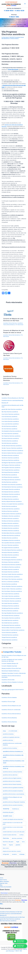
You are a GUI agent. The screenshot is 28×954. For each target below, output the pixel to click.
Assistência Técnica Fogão (8, 701)
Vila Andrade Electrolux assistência (10, 615)
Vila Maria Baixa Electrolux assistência (11, 533)
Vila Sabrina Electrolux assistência (10, 455)
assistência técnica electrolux (10, 775)
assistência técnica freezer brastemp (12, 784)
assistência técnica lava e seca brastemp (13, 794)
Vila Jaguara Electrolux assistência (10, 547)
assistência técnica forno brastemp (12, 781)
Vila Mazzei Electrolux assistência (10, 518)
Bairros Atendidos (4, 881)
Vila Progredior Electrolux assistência (11, 467)
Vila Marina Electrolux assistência (10, 523)
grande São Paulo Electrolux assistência (12, 409)
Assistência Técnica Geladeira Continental (12, 682)
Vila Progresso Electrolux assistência (11, 465)
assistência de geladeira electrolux (11, 737)
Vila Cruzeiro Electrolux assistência (10, 593)
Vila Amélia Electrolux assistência (10, 620)
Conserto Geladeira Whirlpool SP (10, 663)
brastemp (6, 808)
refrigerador (6, 854)
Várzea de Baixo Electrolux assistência (11, 627)
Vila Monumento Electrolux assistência (11, 513)
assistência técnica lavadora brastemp (13, 791)
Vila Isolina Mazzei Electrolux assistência (12, 550)
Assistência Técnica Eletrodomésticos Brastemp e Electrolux (13, 378)
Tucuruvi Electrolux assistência (9, 632)
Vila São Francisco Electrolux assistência (12, 448)
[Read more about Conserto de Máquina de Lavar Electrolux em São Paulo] (8, 311)
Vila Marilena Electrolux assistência (10, 525)
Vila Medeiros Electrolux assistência (11, 516)
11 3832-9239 (19, 10)
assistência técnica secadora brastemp (13, 805)
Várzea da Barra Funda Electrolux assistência (13, 630)
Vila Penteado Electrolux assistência (11, 489)
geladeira (18, 844)
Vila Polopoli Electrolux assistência (10, 472)
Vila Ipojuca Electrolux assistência (10, 552)
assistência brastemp (8, 734)
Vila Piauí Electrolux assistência (9, 482)
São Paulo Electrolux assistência (10, 411)
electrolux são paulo (8, 841)
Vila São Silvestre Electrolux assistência (11, 445)
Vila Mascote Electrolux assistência (10, 521)
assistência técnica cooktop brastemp (12, 771)
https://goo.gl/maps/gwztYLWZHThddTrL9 (13, 689)
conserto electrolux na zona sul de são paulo (13, 831)
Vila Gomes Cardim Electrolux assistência (12, 574)
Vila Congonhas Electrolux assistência (11, 598)
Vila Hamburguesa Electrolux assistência (12, 559)
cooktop (21, 834)
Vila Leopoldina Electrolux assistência (11, 542)
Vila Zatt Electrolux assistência (9, 426)
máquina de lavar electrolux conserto (12, 851)
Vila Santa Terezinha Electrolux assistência (12, 450)
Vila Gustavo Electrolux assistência (10, 562)
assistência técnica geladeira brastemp (13, 787)
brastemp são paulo (8, 812)
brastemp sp (15, 808)
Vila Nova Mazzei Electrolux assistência (12, 501)
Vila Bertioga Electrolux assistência (10, 608)
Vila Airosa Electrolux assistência (10, 610)
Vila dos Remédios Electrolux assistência (12, 586)
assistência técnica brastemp (10, 748)
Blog (1, 885)
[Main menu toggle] (25, 3)
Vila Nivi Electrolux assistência (9, 506)
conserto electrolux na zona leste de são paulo (12, 823)
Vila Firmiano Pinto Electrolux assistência (12, 579)
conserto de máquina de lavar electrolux (13, 819)
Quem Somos (3, 879)
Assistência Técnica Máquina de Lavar (11, 705)
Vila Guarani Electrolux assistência (10, 572)
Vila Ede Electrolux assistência (9, 584)
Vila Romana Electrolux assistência (10, 460)
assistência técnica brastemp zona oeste (13, 761)
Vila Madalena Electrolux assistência (11, 540)
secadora (14, 854)
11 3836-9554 (8, 10)
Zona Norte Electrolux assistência (10, 419)
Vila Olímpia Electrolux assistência (10, 499)
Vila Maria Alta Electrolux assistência (11, 535)
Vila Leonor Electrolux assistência (10, 545)
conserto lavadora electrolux (10, 834)
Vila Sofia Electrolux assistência (9, 443)
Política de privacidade (5, 886)
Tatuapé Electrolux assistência (9, 637)
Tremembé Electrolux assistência (10, 635)
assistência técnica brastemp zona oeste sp (13, 767)
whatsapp (21, 854)
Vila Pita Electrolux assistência (9, 474)
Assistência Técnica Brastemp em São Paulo (13, 398)
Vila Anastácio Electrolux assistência (11, 618)
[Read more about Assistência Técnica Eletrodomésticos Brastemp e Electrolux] (8, 368)
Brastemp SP (5, 402)
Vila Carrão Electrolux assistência (10, 603)
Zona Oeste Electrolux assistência (10, 421)
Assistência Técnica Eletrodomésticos (11, 335)
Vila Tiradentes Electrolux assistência (11, 436)
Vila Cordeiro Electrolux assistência (10, 596)
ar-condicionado (13, 731)
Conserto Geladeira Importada (9, 666)
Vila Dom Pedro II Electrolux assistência (12, 589)
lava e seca (6, 848)
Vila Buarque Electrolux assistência (10, 606)
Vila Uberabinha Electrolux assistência (11, 431)
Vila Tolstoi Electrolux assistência (10, 433)
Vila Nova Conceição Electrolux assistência (12, 504)
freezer (4, 844)
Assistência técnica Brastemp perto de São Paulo (12, 917)
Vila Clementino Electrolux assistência (11, 601)
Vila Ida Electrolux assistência (9, 557)
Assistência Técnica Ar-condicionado (11, 709)
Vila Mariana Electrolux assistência (10, 530)
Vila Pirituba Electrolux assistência (10, 477)
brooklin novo (7, 816)
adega (4, 731)
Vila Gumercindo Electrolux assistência (11, 564)
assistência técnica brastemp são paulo (13, 756)
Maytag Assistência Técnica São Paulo (11, 668)
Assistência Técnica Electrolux (10, 323)
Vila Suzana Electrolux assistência (10, 438)
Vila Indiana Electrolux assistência (10, 555)
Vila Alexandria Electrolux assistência (11, 625)
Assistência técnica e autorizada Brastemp (12, 400)
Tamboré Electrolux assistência (9, 640)
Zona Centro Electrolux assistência (10, 414)
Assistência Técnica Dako (8, 679)
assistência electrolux (8, 740)
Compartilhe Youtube (12, 652)
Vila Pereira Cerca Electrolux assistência (12, 484)
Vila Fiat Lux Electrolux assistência (10, 581)
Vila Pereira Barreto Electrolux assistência (12, 487)
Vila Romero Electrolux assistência (10, 457)
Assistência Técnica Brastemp (9, 717)
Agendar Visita (3, 883)
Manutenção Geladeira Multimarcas (10, 671)
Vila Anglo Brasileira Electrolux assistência (12, 613)
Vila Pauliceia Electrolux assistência (10, 491)
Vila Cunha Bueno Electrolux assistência (12, 591)
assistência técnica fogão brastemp (12, 778)
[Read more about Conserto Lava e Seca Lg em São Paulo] (8, 345)
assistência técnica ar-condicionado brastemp (12, 744)
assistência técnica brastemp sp (13, 751)
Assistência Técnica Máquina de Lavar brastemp (12, 798)
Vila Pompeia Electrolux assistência (10, 470)
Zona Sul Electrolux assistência (9, 416)
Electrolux (6, 838)
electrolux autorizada (17, 838)
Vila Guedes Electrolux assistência (10, 569)
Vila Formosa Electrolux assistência (10, 576)
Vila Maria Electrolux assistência (10, 538)
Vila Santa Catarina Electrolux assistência (12, 453)
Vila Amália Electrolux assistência (10, 623)
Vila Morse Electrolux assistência (10, 511)
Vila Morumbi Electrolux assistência (10, 508)
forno (23, 841)
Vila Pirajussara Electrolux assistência (11, 479)
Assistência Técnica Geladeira (9, 697)
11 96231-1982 (14, 17)
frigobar (11, 844)
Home (1, 878)
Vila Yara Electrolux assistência (9, 428)
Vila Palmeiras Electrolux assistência (11, 494)
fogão (17, 841)
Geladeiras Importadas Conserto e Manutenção (14, 673)
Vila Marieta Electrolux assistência (10, 528)
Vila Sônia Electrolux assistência (10, 441)
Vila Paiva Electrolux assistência (10, 496)
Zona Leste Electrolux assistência (10, 424)
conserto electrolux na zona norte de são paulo (13, 827)
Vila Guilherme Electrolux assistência (11, 567)
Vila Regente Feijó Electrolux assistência (12, 462)
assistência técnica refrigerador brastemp (14, 802)
